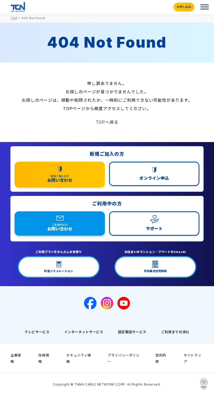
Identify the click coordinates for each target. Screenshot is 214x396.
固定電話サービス (132, 332)
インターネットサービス (83, 332)
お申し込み (184, 7)
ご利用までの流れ (175, 332)
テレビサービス (37, 332)
